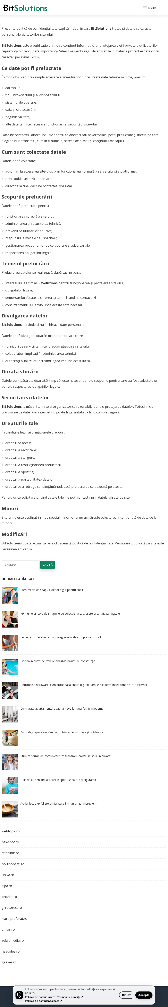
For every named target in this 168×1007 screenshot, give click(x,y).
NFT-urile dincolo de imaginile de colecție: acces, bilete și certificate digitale (70, 613)
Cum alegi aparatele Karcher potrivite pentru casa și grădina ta (61, 732)
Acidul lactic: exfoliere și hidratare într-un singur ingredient (58, 803)
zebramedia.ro (13, 940)
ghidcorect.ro (12, 907)
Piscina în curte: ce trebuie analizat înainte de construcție (57, 661)
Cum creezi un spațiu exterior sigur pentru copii (51, 590)
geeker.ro (9, 962)
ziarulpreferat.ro (14, 918)
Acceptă (144, 995)
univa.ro (8, 875)
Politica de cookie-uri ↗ (40, 996)
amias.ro (8, 929)
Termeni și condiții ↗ (70, 996)
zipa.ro (7, 886)
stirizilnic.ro (10, 853)
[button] (149, 8)
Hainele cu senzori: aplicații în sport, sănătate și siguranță (58, 780)
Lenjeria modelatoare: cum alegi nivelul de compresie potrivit (60, 637)
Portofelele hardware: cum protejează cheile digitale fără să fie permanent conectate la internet (83, 685)
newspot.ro (10, 842)
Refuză (126, 995)
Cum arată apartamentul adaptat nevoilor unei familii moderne (61, 708)
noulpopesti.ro (13, 864)
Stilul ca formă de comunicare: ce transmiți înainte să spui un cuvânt (65, 756)
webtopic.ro (11, 831)
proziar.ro (9, 896)
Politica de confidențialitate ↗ (43, 1000)
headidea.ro (11, 951)
